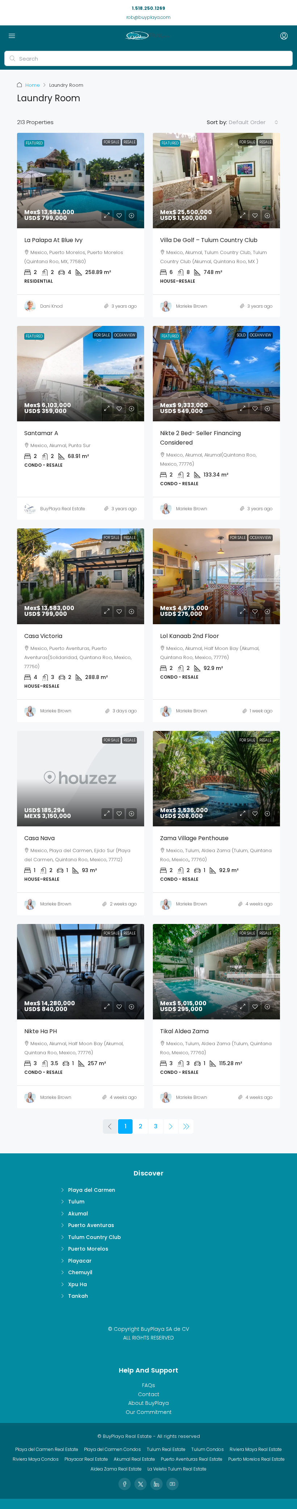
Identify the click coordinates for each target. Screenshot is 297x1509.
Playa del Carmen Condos (112, 1449)
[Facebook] (124, 1484)
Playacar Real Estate (86, 1459)
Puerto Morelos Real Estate (256, 1459)
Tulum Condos (207, 1449)
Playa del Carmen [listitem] (91, 1190)
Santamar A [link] (41, 433)
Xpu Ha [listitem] (77, 1284)
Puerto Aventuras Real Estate (191, 1459)
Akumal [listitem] (78, 1213)
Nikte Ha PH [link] (40, 1031)
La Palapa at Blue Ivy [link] (53, 240)
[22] (186, 1126)
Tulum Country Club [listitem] (94, 1237)
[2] (171, 1126)
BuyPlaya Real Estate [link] (62, 509)
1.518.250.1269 (148, 8)
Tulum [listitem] (76, 1201)
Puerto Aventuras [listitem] (91, 1225)
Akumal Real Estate (134, 1459)
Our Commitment (149, 1412)
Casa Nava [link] (39, 838)
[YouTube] (172, 1484)
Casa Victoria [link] (43, 636)
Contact (148, 1394)
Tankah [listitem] (78, 1296)
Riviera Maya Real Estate (256, 1449)
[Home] (147, 36)
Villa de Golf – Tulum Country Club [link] (209, 240)
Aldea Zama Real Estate (116, 1469)
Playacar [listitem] (80, 1260)
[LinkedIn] (156, 1484)
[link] (80, 180)
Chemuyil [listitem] (80, 1272)
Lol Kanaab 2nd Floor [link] (189, 636)
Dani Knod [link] (51, 306)
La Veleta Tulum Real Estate (176, 1469)
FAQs (148, 1385)
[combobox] (253, 122)
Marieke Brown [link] (191, 306)
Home (32, 85)
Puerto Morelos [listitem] (88, 1248)
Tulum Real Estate (166, 1449)
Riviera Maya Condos (36, 1459)
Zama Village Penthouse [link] (194, 838)
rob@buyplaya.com (148, 17)
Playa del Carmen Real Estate (46, 1449)
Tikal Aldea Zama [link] (184, 1031)
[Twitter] (140, 1484)
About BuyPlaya (148, 1403)
